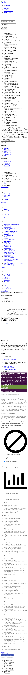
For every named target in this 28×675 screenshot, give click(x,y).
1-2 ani (6, 211)
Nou (6, 209)
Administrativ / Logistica (12, 34)
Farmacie (8, 56)
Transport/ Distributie (11, 122)
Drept (6, 238)
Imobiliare (8, 64)
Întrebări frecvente (8, 11)
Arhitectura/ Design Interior (12, 41)
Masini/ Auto (8, 248)
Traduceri (8, 120)
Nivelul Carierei (4, 187)
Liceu (6, 277)
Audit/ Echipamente (11, 44)
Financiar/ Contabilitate (11, 58)
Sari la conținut (4, 653)
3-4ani (5, 285)
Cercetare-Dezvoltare (11, 47)
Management (9, 75)
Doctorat (7, 281)
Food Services (9, 59)
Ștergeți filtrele (4, 291)
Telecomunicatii (10, 117)
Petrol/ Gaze (9, 91)
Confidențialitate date (9, 367)
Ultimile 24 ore (7, 150)
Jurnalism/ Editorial (10, 73)
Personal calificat (10, 89)
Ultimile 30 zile (7, 154)
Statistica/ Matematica (11, 116)
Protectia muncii (10, 98)
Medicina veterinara (10, 81)
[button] (7, 655)
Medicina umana (10, 80)
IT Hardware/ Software (11, 70)
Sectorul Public (9, 109)
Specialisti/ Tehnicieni (11, 112)
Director (6, 198)
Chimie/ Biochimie (10, 48)
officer (5, 284)
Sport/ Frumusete (9, 260)
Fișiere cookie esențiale (11, 461)
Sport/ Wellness (9, 114)
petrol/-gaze (6, 287)
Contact (6, 9)
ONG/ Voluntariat (10, 86)
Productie (8, 94)
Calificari (3, 267)
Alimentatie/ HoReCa (11, 37)
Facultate (7, 278)
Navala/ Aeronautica (9, 252)
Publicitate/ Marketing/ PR (11, 259)
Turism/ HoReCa (9, 265)
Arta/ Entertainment (9, 228)
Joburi (5, 6)
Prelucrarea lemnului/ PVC (12, 92)
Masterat (7, 280)
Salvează (3, 652)
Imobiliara (7, 243)
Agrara (6, 225)
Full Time (7, 163)
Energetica (7, 241)
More (5, 183)
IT (6, 69)
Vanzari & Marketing (11, 125)
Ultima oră (6, 148)
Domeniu (3, 217)
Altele (7, 39)
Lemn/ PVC (7, 246)
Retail (7, 106)
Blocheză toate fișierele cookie (13, 454)
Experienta (3, 202)
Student (6, 196)
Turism (7, 123)
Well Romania (7, 12)
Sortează (6, 298)
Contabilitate (9, 53)
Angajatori (6, 8)
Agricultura (8, 36)
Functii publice (9, 61)
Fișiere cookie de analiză (12, 493)
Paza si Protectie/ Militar (12, 87)
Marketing (8, 76)
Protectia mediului (10, 97)
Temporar (7, 166)
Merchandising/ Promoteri (12, 83)
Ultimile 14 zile (7, 152)
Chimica (7, 234)
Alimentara (7, 227)
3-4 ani (6, 213)
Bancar (7, 45)
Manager (7, 193)
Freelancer (7, 161)
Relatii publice (9, 103)
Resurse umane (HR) (11, 105)
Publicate (8, 100)
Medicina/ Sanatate (9, 250)
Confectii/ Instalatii (10, 50)
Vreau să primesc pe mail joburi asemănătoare (11, 292)
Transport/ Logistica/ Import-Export (13, 263)
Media (7, 78)
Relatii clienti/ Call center (12, 101)
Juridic (7, 72)
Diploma (7, 275)
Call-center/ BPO (9, 232)
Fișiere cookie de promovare (13, 499)
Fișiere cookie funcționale (12, 467)
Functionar (7, 195)
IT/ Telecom (7, 245)
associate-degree (8, 288)
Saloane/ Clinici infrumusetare (13, 108)
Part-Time (7, 164)
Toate (5, 155)
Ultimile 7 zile (7, 151)
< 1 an (6, 210)
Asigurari (8, 42)
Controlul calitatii (10, 55)
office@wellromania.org (10, 359)
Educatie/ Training (9, 239)
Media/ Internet (8, 249)
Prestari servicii (8, 256)
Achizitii (8, 33)
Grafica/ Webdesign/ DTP (12, 62)
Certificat (7, 274)
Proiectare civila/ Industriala (12, 95)
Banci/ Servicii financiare (11, 231)
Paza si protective (9, 253)
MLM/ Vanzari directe (11, 84)
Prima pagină (7, 5)
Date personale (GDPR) (10, 369)
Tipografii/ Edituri (10, 119)
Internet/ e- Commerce (11, 67)
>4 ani (6, 214)
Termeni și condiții (8, 366)
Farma (6, 242)
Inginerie (8, 66)
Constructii (8, 52)
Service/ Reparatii (10, 111)
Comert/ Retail (8, 235)
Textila (6, 262)
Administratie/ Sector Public (11, 224)
